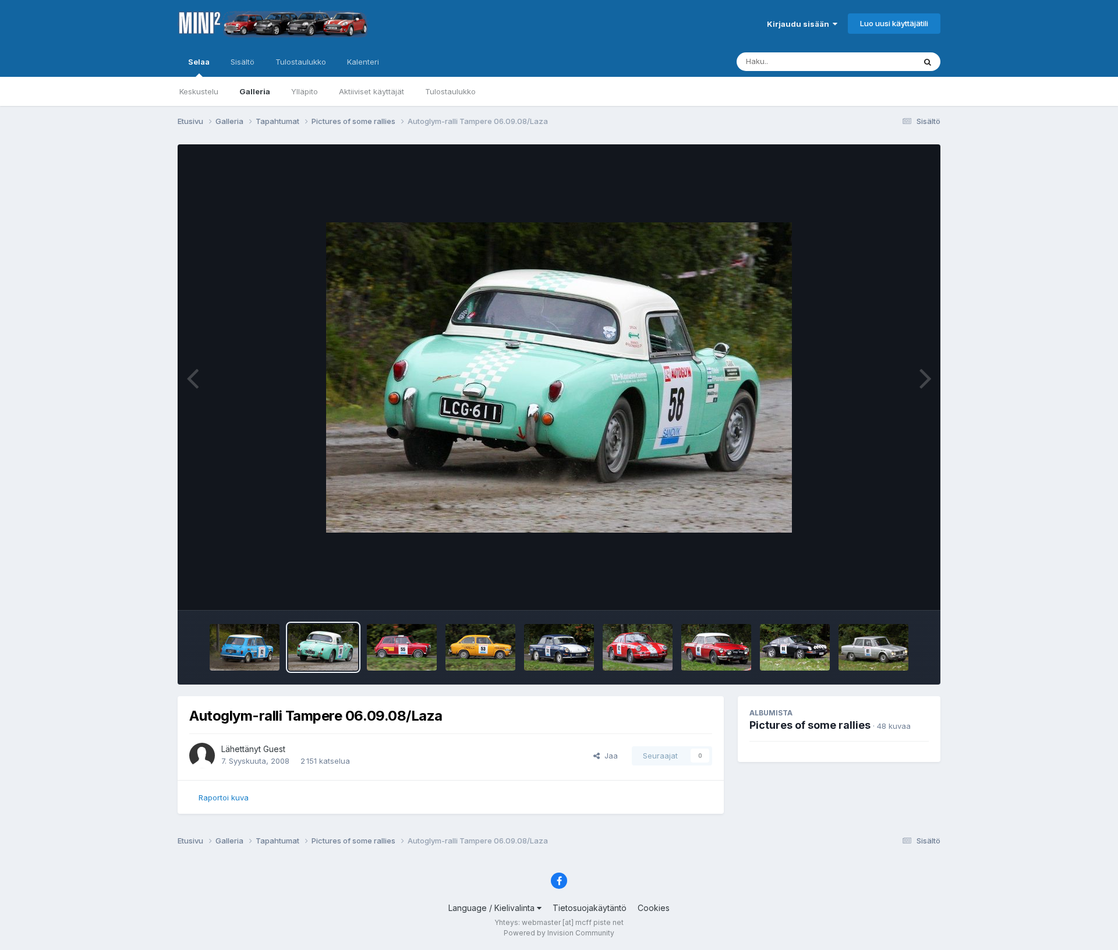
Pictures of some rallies (810, 725)
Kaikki (889, 61)
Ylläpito (304, 91)
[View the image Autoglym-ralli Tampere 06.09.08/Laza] (245, 647)
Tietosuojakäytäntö (590, 908)
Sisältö (242, 61)
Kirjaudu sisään (800, 24)
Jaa (609, 755)
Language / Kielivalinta (492, 908)
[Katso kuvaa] (559, 377)
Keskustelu (198, 91)
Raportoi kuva (224, 797)
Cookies (654, 908)
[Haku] (927, 61)
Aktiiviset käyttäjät (371, 91)
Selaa (199, 61)
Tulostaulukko (450, 91)
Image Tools (892, 589)
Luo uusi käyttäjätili (894, 23)
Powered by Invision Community (559, 932)
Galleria (254, 91)
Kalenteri (363, 61)
